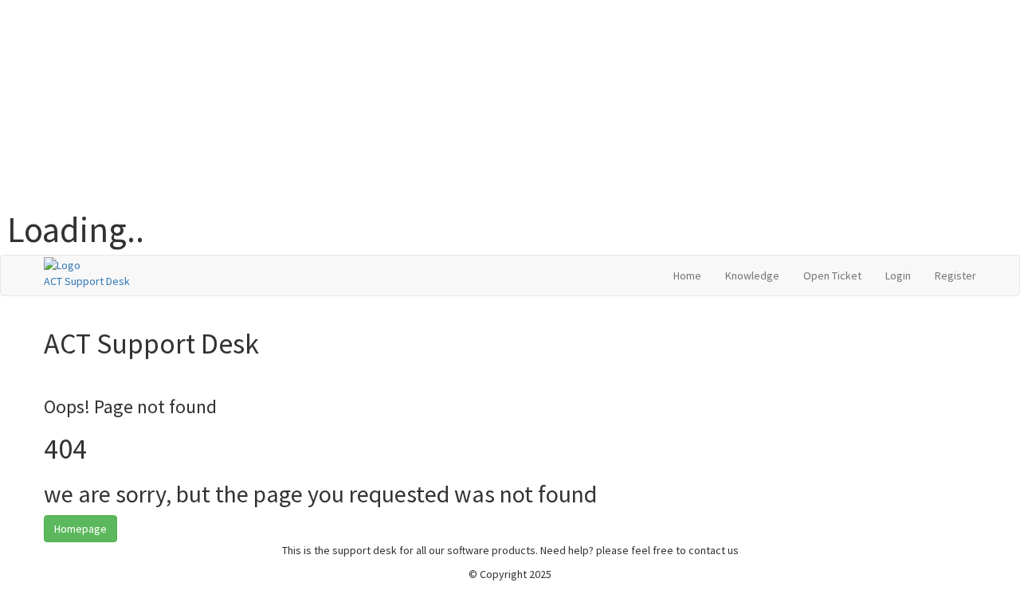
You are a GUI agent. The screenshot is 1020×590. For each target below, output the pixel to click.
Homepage (80, 529)
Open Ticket (832, 275)
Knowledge (752, 275)
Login (898, 275)
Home (687, 275)
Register (955, 275)
